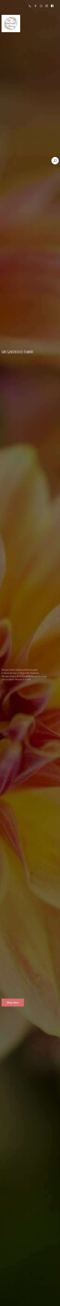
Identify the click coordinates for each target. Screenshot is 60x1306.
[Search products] (55, 161)
